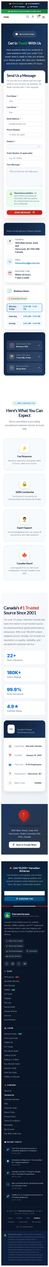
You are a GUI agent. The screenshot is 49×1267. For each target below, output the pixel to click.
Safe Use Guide (24, 1072)
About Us (24, 1091)
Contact (37, 1218)
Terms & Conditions (24, 1121)
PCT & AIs (24, 994)
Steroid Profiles (24, 1034)
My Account (24, 1129)
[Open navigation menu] (43, 17)
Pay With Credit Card (24, 1134)
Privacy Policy (24, 1117)
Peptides (24, 998)
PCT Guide (24, 1047)
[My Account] (32, 17)
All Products (24, 977)
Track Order (23, 1222)
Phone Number (13, 130)
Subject (11, 141)
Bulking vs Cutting (24, 1060)
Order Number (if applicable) (19, 153)
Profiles (19, 1218)
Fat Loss (24, 1003)
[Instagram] (6, 963)
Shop (10, 1218)
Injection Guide (24, 1068)
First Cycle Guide (24, 1038)
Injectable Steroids (24, 981)
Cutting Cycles (24, 1055)
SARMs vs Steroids (24, 1077)
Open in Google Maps (26, 845)
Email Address (14, 119)
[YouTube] (24, 963)
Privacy (25, 1213)
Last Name (12, 107)
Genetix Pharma (24, 1011)
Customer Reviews (24, 1099)
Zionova (24, 1016)
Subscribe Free (26, 899)
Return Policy (24, 1112)
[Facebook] (12, 963)
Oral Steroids (24, 986)
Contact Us (24, 1095)
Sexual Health (24, 1007)
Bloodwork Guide (24, 1051)
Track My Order (24, 1108)
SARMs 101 (24, 1043)
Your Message (14, 165)
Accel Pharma (24, 1020)
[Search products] (27, 17)
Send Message (22, 212)
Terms (32, 1213)
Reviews (11, 1222)
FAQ (24, 1104)
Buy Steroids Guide (24, 1064)
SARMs (24, 990)
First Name (12, 96)
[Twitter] (18, 963)
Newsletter (24, 1125)
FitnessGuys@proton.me (27, 263)
